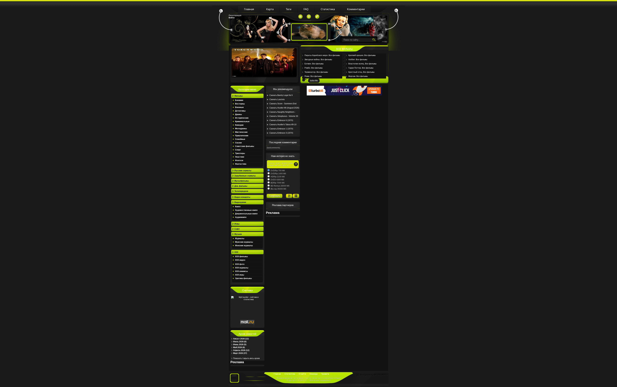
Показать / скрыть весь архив (246, 358)
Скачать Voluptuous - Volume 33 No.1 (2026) (283, 116)
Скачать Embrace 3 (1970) (281, 133)
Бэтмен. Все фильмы (314, 64)
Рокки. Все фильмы (313, 76)
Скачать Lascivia (277, 99)
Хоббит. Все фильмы (357, 59)
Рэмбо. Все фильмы (313, 68)
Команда (313, 374)
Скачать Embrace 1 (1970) (281, 129)
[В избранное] (300, 16)
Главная (277, 374)
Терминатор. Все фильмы (316, 72)
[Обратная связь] (317, 16)
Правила (325, 374)
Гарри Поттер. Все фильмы (360, 68)
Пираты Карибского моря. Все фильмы (322, 55)
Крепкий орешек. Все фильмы (362, 55)
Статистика (290, 374)
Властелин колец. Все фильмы (362, 64)
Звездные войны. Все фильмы (318, 59)
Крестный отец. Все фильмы (361, 72)
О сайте (302, 374)
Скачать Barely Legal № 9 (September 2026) (281, 95)
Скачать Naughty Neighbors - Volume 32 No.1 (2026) (282, 112)
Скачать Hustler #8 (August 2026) (284, 108)
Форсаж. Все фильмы (358, 76)
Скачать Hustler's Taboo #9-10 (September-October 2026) (282, 125)
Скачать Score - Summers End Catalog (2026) (282, 104)
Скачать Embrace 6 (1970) (281, 120)
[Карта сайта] (309, 16)
